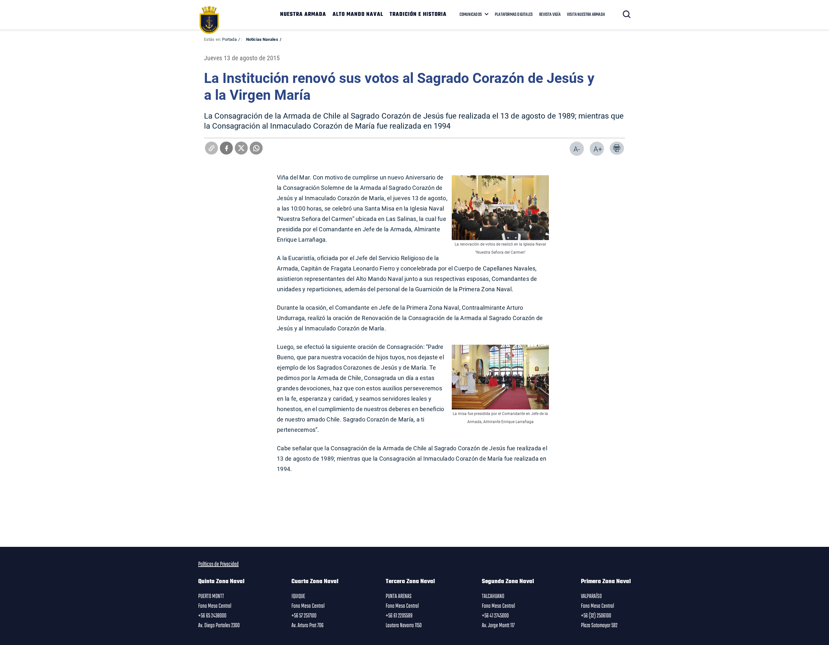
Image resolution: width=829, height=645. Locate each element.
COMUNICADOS (471, 14)
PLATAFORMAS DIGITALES (514, 14)
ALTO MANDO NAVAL (358, 14)
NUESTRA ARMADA (303, 14)
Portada (229, 39)
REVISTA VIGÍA (550, 14)
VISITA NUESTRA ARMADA (586, 14)
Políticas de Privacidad (218, 564)
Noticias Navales (262, 39)
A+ (598, 149)
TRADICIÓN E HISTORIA (418, 14)
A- (576, 149)
